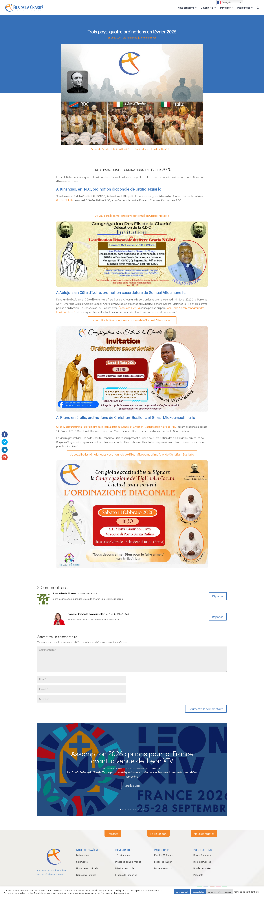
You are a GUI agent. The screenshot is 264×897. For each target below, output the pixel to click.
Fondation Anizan (163, 861)
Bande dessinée (202, 868)
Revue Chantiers (202, 855)
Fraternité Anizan (163, 868)
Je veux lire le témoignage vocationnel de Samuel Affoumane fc (132, 320)
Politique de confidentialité (246, 891)
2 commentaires (147, 37)
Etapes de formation (126, 874)
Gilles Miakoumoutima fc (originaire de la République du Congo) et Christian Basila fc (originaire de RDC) (116, 426)
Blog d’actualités (202, 861)
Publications (243, 8)
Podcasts (198, 874)
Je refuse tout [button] (182, 891)
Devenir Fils (207, 8)
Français (226, 2)
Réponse (217, 596)
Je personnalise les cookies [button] (219, 891)
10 (143, 809)
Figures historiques (86, 874)
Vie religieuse (130, 37)
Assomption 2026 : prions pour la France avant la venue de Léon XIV (132, 757)
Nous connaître (186, 8)
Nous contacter (204, 834)
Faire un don (158, 834)
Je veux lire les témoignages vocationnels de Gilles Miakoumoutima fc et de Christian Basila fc (132, 454)
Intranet (113, 834)
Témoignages (122, 855)
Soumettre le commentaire (206, 709)
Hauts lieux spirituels (87, 868)
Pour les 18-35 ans (163, 855)
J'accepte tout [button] (199, 891)
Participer (225, 8)
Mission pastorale (124, 868)
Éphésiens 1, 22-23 (129, 308)
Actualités (141, 768)
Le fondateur (83, 855)
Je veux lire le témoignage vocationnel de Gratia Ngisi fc (132, 216)
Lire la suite (132, 785)
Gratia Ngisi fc (64, 200)
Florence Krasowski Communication (86, 613)
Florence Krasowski (114, 768)
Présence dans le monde (128, 861)
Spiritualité (82, 861)
